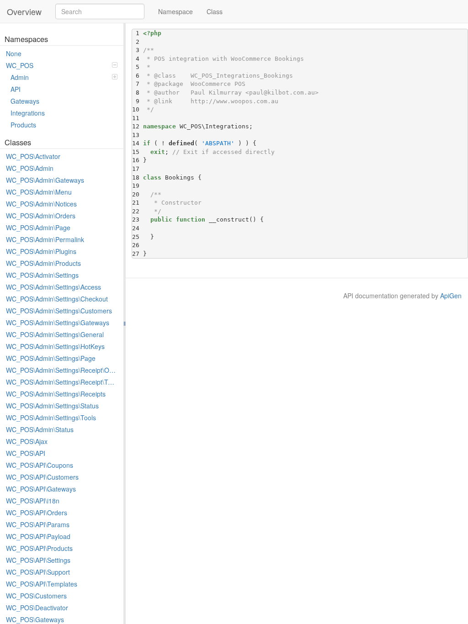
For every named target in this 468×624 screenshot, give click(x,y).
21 (137, 202)
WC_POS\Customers (36, 595)
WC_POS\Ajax (27, 441)
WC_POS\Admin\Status (40, 429)
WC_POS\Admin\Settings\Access (53, 286)
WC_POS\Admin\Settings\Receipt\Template (62, 381)
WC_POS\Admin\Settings (42, 275)
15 (137, 151)
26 (137, 245)
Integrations (28, 112)
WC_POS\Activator (33, 156)
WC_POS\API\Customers (42, 476)
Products (23, 124)
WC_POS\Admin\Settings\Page (51, 358)
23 (137, 219)
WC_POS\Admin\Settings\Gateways (57, 322)
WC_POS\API (25, 453)
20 (137, 194)
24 (137, 228)
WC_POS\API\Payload (38, 536)
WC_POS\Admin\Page (38, 227)
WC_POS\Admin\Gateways (45, 180)
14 (137, 143)
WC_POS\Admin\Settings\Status (52, 405)
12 (137, 126)
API (16, 89)
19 (137, 185)
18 (137, 177)
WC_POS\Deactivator (37, 607)
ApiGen (451, 295)
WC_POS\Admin (29, 168)
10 (137, 109)
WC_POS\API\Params (37, 524)
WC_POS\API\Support (38, 571)
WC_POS (19, 65)
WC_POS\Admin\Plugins (41, 251)
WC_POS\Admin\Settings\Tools (51, 417)
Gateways (25, 101)
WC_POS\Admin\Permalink (45, 239)
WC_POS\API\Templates (41, 583)
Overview (24, 11)
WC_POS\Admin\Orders (40, 215)
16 (137, 160)
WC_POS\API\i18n (32, 500)
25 (137, 236)
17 (137, 168)
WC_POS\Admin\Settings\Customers (59, 310)
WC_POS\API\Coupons (39, 465)
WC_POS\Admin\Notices (41, 203)
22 (137, 211)
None (13, 53)
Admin (20, 77)
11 (137, 118)
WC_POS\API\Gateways (41, 488)
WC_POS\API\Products (39, 548)
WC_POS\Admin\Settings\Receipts (56, 393)
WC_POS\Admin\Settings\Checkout (57, 298)
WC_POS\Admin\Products (43, 263)
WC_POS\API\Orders (36, 512)
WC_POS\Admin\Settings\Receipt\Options (62, 370)
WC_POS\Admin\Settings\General (55, 334)
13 (137, 135)
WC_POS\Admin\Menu (39, 191)
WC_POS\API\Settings (38, 560)
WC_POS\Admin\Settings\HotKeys (55, 346)
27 (137, 253)
